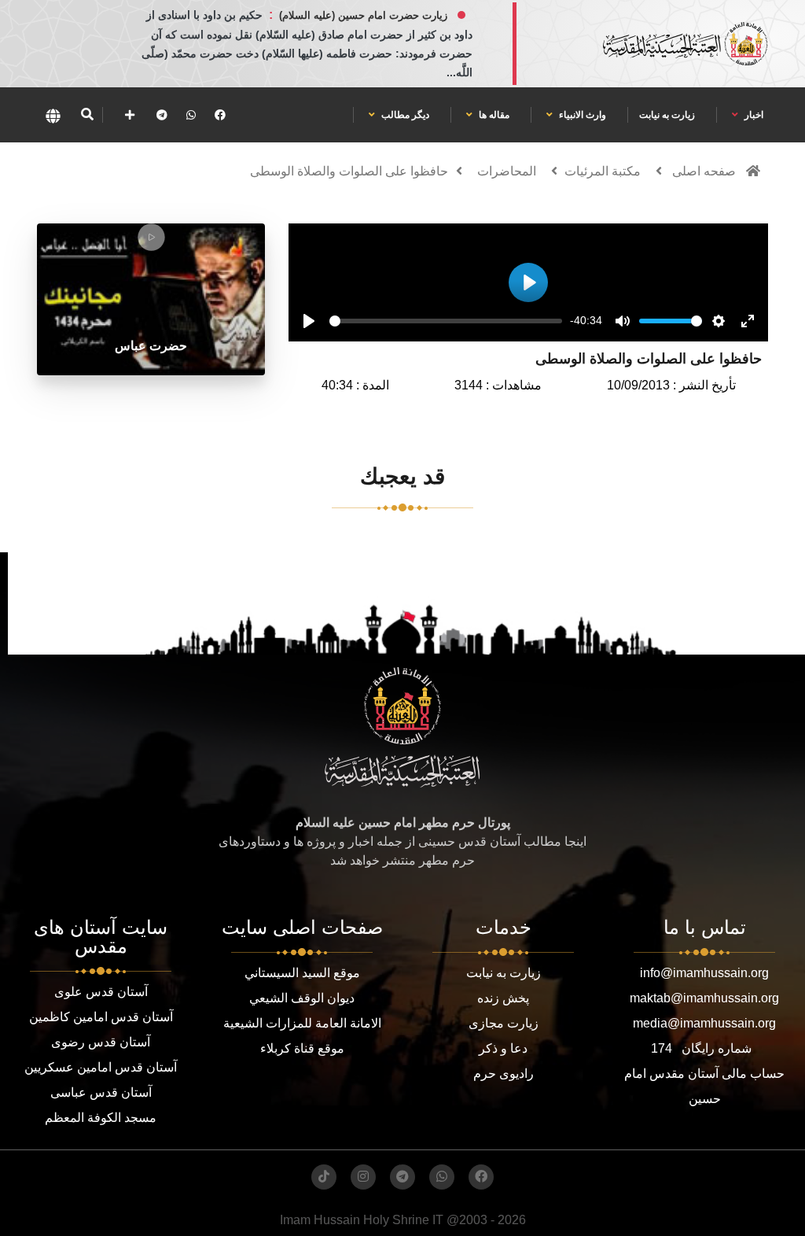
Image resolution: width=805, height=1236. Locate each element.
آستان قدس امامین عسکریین (100, 1067)
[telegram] (162, 115)
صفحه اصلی (704, 171)
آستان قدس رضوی (100, 1042)
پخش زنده (503, 998)
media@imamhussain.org (704, 1023)
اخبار (752, 114)
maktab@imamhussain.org (704, 998)
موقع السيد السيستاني (302, 973)
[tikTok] (323, 1177)
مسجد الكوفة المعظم (100, 1117)
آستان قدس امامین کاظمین (101, 1017)
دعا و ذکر (503, 1048)
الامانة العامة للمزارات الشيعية (302, 1023)
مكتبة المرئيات (602, 171)
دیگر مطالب (404, 114)
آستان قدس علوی (101, 991)
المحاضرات (506, 171)
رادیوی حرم (503, 1073)
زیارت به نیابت (667, 114)
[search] (87, 115)
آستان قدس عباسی (101, 1092)
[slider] (445, 321)
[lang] (52, 115)
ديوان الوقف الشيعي (302, 998)
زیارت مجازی (504, 1023)
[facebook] (220, 115)
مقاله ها (492, 114)
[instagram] (363, 1177)
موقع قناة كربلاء (302, 1048)
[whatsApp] (191, 115)
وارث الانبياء (581, 114)
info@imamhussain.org (704, 973)
